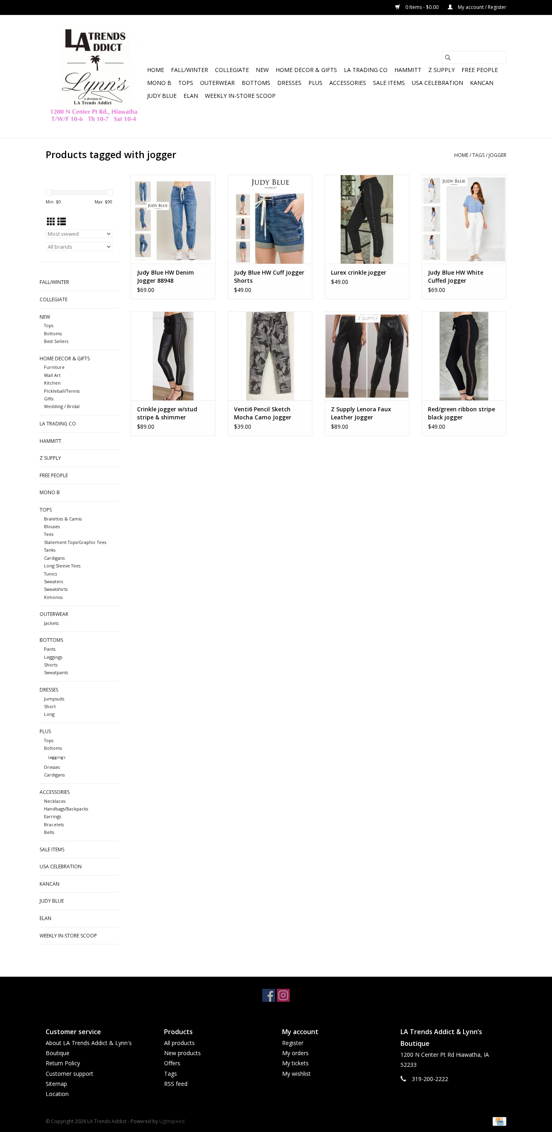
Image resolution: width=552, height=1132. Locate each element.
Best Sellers (56, 341)
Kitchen (52, 383)
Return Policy (63, 1063)
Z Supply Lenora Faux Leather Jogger (361, 413)
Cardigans (54, 558)
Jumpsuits (54, 699)
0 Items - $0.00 (422, 7)
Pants (49, 649)
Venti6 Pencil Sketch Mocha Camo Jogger (262, 413)
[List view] (61, 221)
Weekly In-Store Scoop (240, 95)
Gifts (48, 399)
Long (49, 714)
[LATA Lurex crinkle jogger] (366, 219)
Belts (49, 832)
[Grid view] (51, 221)
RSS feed (176, 1084)
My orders (295, 1053)
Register (292, 1043)
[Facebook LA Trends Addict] (268, 995)
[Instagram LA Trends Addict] (283, 995)
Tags (478, 155)
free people (479, 70)
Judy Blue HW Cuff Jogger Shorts (269, 276)
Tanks (49, 550)
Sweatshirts (55, 589)
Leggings (53, 657)
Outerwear (217, 83)
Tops (185, 83)
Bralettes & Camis (63, 519)
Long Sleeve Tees (62, 566)
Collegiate (232, 70)
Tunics (50, 574)
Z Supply (441, 70)
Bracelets (54, 824)
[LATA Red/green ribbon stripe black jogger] (463, 355)
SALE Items (389, 83)
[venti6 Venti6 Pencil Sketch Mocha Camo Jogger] (270, 355)
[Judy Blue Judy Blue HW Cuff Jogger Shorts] (270, 219)
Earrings (52, 816)
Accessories (347, 83)
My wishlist (296, 1073)
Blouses (52, 526)
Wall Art (52, 375)
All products (179, 1043)
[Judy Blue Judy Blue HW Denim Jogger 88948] (173, 219)
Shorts (50, 665)
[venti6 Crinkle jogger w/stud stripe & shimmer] (173, 355)
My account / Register (481, 7)
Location (57, 1094)
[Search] (448, 57)
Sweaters (53, 581)
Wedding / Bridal (62, 406)
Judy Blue (162, 95)
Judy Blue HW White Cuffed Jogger (455, 276)
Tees (48, 534)
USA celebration (437, 83)
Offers (172, 1063)
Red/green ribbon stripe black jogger (461, 413)
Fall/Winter (189, 70)
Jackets (51, 623)
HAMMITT (407, 70)
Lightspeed (172, 1121)
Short (50, 706)
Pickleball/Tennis (62, 391)
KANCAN (481, 83)
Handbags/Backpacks (66, 809)
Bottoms (256, 83)
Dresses (289, 83)
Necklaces (54, 801)
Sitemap (56, 1084)
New (262, 70)
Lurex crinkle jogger (358, 272)
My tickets (295, 1063)
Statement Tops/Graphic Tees (75, 542)
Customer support (69, 1073)
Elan (190, 95)
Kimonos (53, 597)
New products (182, 1053)
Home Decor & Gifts (306, 70)
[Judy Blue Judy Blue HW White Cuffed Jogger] (463, 219)
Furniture (54, 367)
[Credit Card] (498, 1120)
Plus (315, 83)
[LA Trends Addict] (95, 76)
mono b (159, 83)
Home (155, 70)
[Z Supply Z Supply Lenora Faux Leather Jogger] (366, 355)
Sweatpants (56, 672)
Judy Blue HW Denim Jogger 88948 (165, 276)
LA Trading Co (366, 70)
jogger (497, 155)
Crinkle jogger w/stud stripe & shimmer (167, 413)
